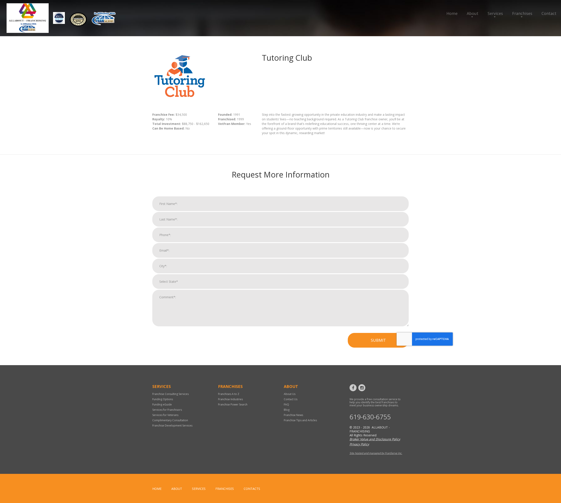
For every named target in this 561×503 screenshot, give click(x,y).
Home (452, 13)
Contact (548, 13)
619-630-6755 (370, 417)
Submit (378, 340)
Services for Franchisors (167, 410)
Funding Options (162, 399)
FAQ (286, 404)
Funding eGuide (162, 404)
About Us (289, 394)
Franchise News (293, 415)
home (157, 489)
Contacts (252, 489)
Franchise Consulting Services (170, 394)
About (472, 13)
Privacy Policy (359, 444)
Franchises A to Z (228, 394)
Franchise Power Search (232, 404)
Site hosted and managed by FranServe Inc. (376, 453)
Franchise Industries (230, 399)
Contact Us (290, 399)
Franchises (522, 13)
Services (495, 13)
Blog (286, 410)
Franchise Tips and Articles (300, 420)
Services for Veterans (165, 415)
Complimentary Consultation (170, 420)
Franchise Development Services (172, 425)
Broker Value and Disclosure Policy (375, 439)
